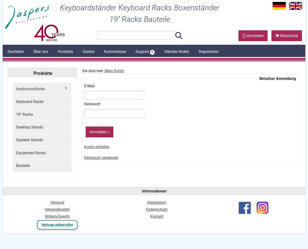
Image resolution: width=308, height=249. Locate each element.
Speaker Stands (29, 140)
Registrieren (209, 51)
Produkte (65, 51)
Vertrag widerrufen (57, 224)
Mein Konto (114, 71)
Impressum (156, 202)
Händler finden (176, 51)
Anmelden (255, 35)
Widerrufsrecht (57, 216)
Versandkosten (57, 209)
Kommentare (115, 51)
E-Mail (89, 86)
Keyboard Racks (30, 101)
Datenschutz (156, 209)
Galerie (88, 51)
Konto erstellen (96, 147)
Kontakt (156, 216)
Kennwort (92, 104)
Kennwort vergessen (101, 157)
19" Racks (24, 114)
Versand (57, 202)
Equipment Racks (31, 153)
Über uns (40, 51)
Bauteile (23, 165)
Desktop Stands (29, 127)
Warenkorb (288, 35)
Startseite (15, 51)
